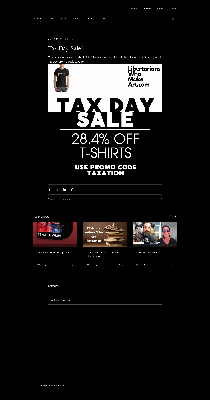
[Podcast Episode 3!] (155, 234)
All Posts (37, 18)
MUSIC (51, 18)
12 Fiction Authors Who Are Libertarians (103, 254)
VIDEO (77, 18)
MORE (103, 18)
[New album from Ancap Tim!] (55, 234)
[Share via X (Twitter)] (57, 189)
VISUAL (89, 18)
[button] (173, 18)
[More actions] (160, 39)
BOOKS (64, 18)
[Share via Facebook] (49, 189)
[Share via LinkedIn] (64, 189)
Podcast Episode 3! (147, 252)
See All (173, 216)
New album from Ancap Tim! (53, 252)
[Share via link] (72, 189)
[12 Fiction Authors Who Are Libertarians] (105, 234)
